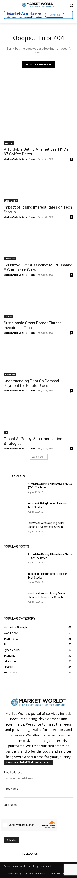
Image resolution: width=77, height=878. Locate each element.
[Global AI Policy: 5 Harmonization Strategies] (38, 416)
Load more (37, 456)
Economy (9, 143)
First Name (11, 788)
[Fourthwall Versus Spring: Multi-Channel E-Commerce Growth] (38, 242)
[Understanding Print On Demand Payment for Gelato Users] (38, 358)
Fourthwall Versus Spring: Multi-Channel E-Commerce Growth (38, 267)
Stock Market (11, 200)
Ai (6, 432)
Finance (8, 316)
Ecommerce (10, 258)
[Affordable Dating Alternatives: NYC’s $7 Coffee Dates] (38, 127)
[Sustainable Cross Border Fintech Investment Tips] (38, 300)
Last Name (11, 805)
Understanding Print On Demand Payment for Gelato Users (31, 383)
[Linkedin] (48, 853)
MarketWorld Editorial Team (19, 159)
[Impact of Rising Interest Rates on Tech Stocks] (38, 185)
